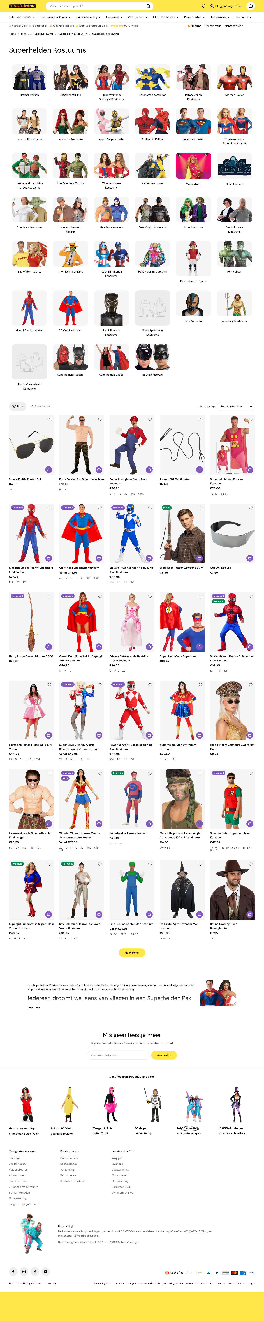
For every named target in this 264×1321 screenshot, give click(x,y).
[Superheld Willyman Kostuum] (132, 799)
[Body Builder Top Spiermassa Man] (81, 445)
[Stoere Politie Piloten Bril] (31, 445)
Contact (180, 1283)
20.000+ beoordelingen (124, 1242)
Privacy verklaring (165, 1283)
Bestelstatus (213, 26)
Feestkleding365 (26, 1283)
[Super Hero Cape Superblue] (182, 622)
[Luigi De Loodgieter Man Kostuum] (132, 890)
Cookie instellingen (245, 1283)
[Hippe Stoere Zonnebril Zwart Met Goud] (232, 710)
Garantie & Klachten (196, 1283)
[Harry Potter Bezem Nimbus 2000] (31, 622)
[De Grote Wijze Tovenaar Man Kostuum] (182, 890)
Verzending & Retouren (105, 1283)
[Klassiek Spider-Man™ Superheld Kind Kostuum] (31, 533)
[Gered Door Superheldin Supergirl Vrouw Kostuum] (81, 622)
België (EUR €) (179, 1273)
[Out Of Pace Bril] (232, 533)
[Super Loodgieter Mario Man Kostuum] (132, 445)
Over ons (123, 1283)
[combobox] (99, 6)
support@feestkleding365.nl (81, 1236)
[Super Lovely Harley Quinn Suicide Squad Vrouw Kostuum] (81, 710)
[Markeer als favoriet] (49, 419)
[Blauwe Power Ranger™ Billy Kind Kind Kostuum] (132, 533)
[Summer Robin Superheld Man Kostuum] (232, 799)
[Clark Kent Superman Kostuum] (81, 533)
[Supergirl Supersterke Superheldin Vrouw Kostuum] (31, 890)
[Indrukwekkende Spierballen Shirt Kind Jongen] (31, 799)
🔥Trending (194, 26)
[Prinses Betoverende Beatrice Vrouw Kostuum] (132, 622)
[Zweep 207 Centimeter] (182, 445)
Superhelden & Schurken (72, 33)
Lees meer (34, 1007)
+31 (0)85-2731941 (195, 1231)
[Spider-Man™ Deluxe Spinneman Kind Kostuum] (232, 622)
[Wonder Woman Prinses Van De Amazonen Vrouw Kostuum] (81, 799)
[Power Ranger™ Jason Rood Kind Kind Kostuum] (132, 710)
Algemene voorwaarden (142, 1283)
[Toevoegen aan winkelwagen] (48, 469)
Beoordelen (215, 1283)
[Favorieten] (203, 6)
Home (12, 33)
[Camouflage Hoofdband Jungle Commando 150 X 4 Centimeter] (182, 799)
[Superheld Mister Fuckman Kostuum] (232, 445)
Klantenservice (234, 26)
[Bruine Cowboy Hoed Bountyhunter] (232, 890)
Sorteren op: (207, 406)
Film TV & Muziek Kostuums (37, 33)
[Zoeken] (148, 6)
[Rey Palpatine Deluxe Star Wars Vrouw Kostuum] (81, 890)
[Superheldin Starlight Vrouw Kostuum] (182, 710)
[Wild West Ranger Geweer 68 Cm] (182, 533)
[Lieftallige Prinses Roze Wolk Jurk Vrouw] (31, 710)
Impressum (228, 1283)
